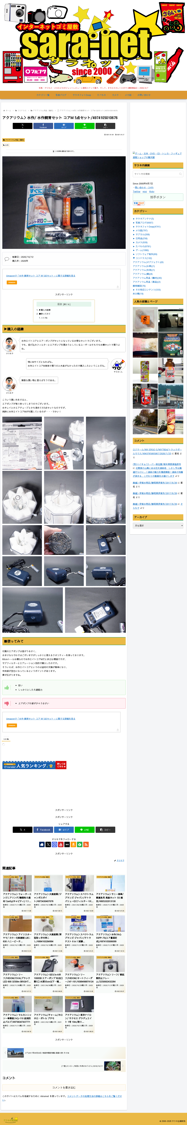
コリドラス (144, 258)
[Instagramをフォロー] (54, 844)
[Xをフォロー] (48, 844)
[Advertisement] (153, 133)
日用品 (142, 238)
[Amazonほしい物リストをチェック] (73, 844)
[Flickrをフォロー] (67, 844)
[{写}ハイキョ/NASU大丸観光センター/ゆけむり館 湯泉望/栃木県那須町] (170, 396)
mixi (145, 191)
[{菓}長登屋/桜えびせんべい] (145, 344)
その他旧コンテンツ (148, 289)
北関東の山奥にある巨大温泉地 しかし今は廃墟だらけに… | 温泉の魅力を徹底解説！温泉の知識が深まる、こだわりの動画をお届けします (158, 471)
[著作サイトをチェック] (42, 844)
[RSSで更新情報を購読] (86, 844)
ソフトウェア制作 (146, 254)
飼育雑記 (139, 285)
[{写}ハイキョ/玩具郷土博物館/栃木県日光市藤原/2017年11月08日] (145, 421)
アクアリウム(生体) (144, 269)
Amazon (11, 282)
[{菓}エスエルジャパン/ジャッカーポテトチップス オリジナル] (170, 421)
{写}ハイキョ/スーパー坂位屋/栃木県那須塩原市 (157, 464)
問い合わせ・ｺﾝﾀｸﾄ (144, 187)
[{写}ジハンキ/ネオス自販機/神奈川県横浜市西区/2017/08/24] (145, 396)
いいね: (44, 317)
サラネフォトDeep (148, 226)
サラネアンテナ (145, 218)
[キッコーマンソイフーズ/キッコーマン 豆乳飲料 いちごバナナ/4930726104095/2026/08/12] (145, 370)
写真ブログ (144, 222)
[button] (105, 126)
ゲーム (142, 250)
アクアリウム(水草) (144, 266)
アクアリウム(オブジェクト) (148, 262)
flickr (151, 191)
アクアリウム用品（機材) (14, 140)
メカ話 (142, 230)
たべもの (143, 246)
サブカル (143, 234)
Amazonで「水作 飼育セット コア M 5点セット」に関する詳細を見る (40, 275)
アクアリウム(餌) (143, 273)
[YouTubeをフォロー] (61, 844)
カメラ (142, 242)
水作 (6, 145)
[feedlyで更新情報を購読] (79, 844)
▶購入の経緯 (44, 310)
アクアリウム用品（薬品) (147, 281)
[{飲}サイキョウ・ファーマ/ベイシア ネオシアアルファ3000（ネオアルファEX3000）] (170, 370)
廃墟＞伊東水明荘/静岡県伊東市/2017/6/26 (155, 482)
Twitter (136, 191)
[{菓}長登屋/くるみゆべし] (145, 319)
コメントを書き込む (64, 1087)
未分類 (138, 293)
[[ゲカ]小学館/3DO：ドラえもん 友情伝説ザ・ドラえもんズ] (170, 344)
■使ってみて (44, 313)
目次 (59, 304)
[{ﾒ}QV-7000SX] (170, 319)
